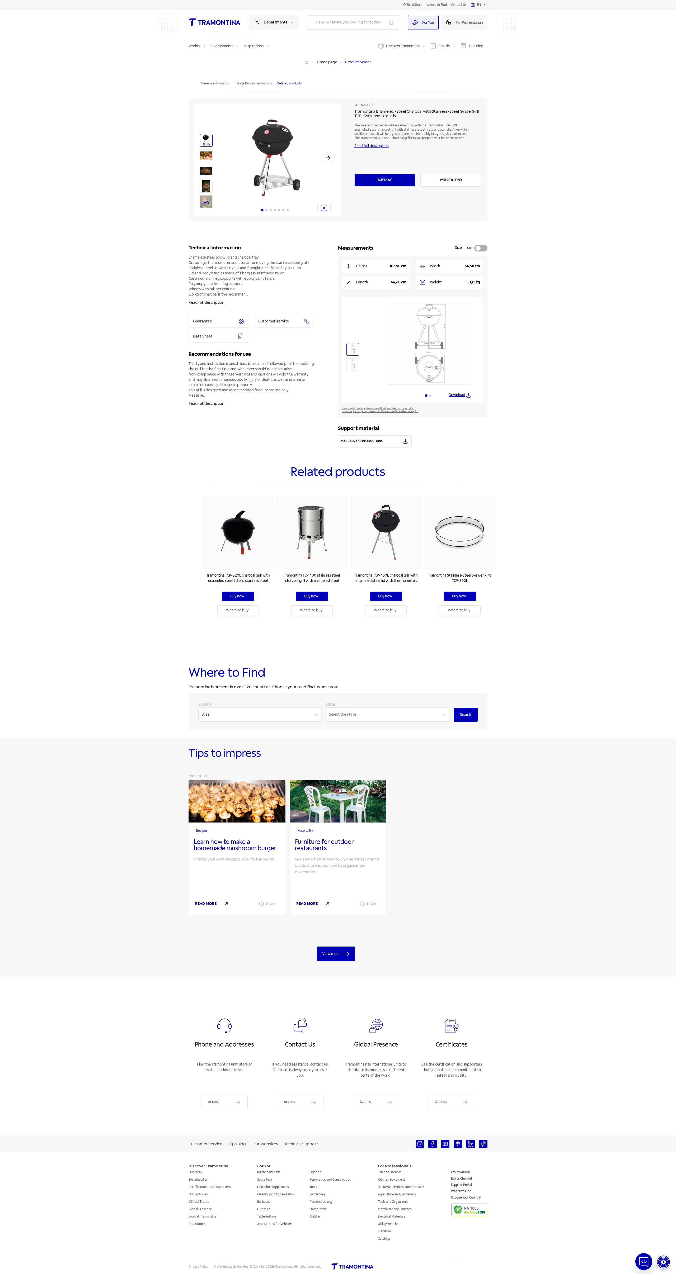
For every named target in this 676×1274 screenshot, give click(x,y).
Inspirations (254, 46)
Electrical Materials (391, 1216)
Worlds (194, 46)
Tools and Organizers (393, 1202)
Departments (275, 22)
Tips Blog (475, 46)
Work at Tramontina (202, 1216)
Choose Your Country (466, 1197)
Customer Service (205, 1144)
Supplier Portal (461, 1185)
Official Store (412, 5)
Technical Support (301, 1144)
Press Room (197, 1224)
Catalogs (384, 1238)
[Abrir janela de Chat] (643, 1261)
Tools (313, 1187)
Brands (444, 46)
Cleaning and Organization (276, 1194)
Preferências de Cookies (231, 1266)
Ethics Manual (460, 1172)
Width (435, 266)
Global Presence (200, 1209)
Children (315, 1216)
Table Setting (266, 1216)
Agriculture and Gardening (397, 1194)
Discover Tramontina (403, 46)
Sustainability (198, 1179)
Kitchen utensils (268, 1172)
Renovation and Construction (330, 1179)
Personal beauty (320, 1202)
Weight (436, 282)
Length (362, 282)
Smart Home (318, 1209)
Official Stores (199, 1202)
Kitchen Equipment (391, 1179)
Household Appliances (273, 1187)
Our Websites (265, 1144)
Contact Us (459, 5)
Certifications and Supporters (210, 1187)
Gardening (317, 1194)
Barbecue (264, 1202)
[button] (663, 1262)
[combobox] (201, 715)
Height (361, 266)
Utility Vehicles (388, 1224)
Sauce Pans (265, 1179)
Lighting (315, 1172)
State (330, 704)
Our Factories (198, 1194)
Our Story (195, 1172)
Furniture (263, 1209)
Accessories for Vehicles (275, 1224)
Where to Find (436, 5)
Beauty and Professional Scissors (401, 1187)
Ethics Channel (461, 1178)
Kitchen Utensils (390, 1172)
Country (205, 704)
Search (465, 715)
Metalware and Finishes (395, 1209)
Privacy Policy (198, 1266)
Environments (222, 46)
